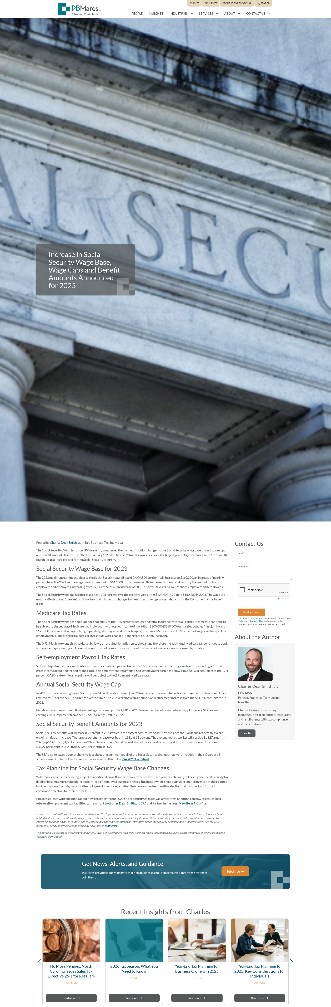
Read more (69, 998)
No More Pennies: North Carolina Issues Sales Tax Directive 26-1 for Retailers (71, 971)
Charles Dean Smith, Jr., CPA (127, 803)
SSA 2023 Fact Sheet (135, 759)
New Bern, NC (188, 803)
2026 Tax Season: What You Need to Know (134, 968)
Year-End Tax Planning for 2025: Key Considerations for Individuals (259, 971)
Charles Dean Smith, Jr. (65, 542)
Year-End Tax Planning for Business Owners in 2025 (197, 968)
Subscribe (233, 871)
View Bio (247, 733)
